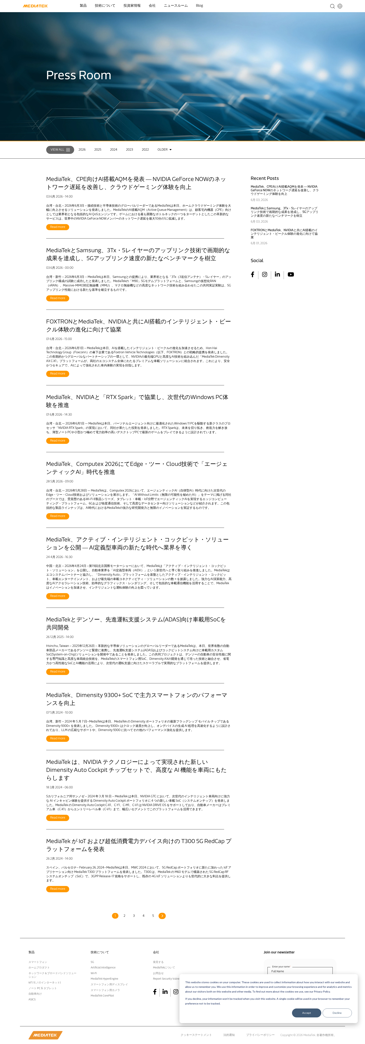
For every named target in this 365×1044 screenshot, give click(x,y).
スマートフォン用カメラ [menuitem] (105, 990)
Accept (306, 1012)
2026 (82, 149)
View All (57, 149)
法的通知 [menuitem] (229, 1035)
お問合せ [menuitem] (158, 973)
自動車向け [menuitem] (35, 994)
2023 (129, 149)
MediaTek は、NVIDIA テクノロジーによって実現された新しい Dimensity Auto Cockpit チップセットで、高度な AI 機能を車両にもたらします (136, 770)
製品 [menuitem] (83, 6)
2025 (97, 149)
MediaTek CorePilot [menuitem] (102, 995)
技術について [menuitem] (105, 6)
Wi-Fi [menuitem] (94, 973)
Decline (337, 1012)
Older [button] (162, 149)
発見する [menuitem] (158, 962)
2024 (113, 149)
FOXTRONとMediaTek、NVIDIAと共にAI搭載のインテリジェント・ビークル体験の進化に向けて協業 (284, 234)
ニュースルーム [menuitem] (176, 6)
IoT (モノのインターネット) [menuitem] (45, 982)
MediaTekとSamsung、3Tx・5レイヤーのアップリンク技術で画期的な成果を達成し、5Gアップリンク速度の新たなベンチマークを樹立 (284, 212)
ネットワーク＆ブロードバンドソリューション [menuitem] (52, 975)
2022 (145, 149)
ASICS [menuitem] (32, 999)
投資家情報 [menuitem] (132, 6)
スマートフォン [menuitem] (38, 962)
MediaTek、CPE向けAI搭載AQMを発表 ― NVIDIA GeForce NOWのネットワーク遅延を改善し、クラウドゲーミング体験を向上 (285, 190)
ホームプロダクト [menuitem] (39, 967)
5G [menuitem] (92, 962)
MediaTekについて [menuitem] (164, 967)
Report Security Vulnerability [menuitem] (170, 979)
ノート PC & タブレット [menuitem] (43, 988)
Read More (57, 227)
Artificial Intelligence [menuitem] (103, 967)
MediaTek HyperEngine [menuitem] (104, 979)
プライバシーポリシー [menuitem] (260, 1035)
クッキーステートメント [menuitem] (196, 1035)
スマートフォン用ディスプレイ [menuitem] (109, 984)
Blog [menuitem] (199, 6)
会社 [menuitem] (152, 6)
